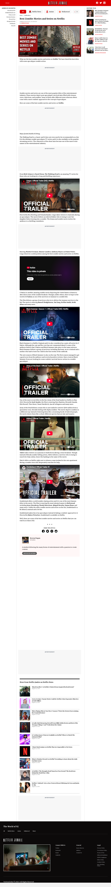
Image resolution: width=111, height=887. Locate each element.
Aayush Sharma (99, 34)
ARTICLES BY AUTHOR (29, 553)
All (23, 12)
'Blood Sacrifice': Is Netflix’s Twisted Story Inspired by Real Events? (53, 687)
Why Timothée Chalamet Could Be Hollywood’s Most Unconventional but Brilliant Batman (102, 12)
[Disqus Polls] (50, 579)
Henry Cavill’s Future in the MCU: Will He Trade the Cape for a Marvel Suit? (101, 39)
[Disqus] (50, 626)
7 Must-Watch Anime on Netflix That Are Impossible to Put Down (52, 747)
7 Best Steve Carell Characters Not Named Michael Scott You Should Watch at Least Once (102, 48)
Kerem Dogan (25, 23)
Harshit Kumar (98, 16)
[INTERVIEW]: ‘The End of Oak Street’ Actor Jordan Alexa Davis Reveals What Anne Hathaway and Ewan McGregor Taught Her (101, 30)
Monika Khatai (98, 25)
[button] (80, 55)
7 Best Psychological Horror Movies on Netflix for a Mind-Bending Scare (101, 21)
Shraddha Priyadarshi (100, 52)
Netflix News (28, 15)
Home (7, 3)
